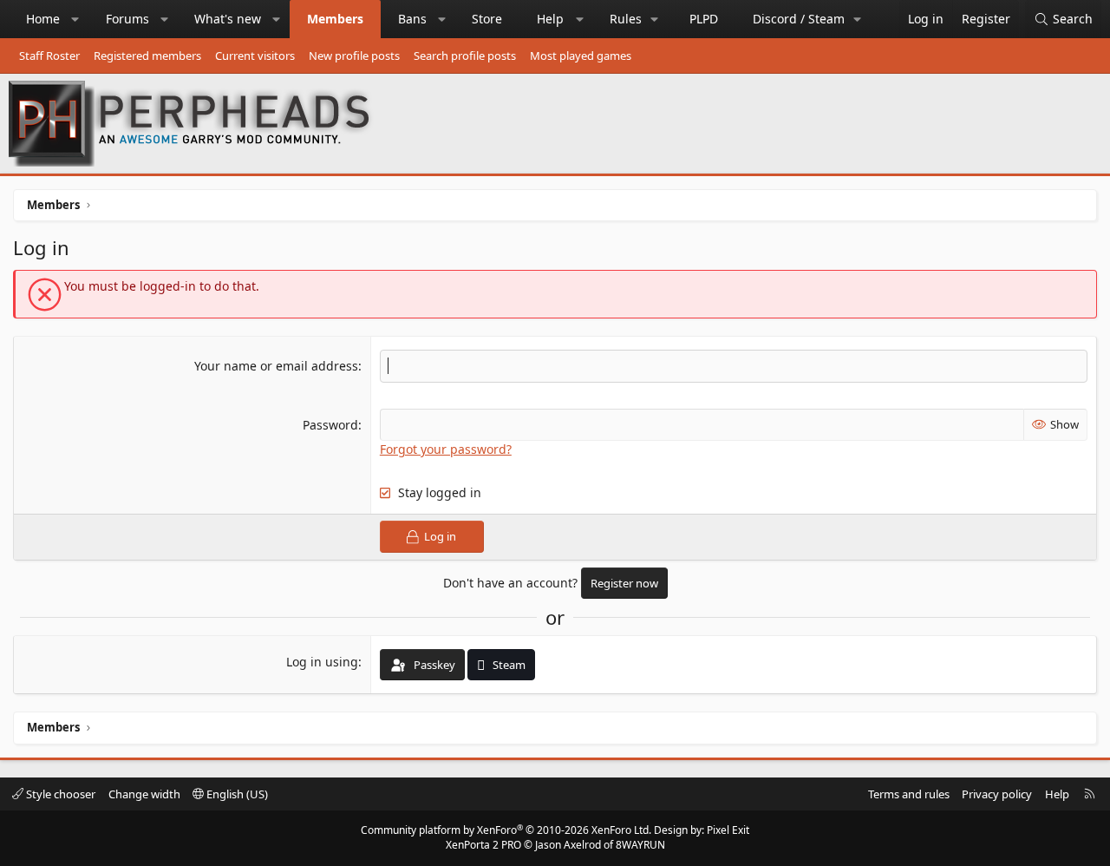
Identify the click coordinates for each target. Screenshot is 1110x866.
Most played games (580, 55)
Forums (127, 18)
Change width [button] (144, 794)
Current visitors (255, 55)
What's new (227, 18)
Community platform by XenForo (506, 830)
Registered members (147, 55)
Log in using (322, 661)
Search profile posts (465, 55)
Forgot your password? (446, 449)
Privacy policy (997, 794)
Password (330, 425)
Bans (412, 18)
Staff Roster (49, 55)
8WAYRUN (640, 844)
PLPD (703, 18)
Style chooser (59, 794)
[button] (75, 19)
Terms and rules (909, 794)
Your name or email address (276, 366)
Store (487, 18)
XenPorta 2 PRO (483, 844)
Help (550, 18)
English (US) (236, 794)
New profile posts (354, 55)
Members (335, 18)
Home (43, 18)
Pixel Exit (728, 830)
